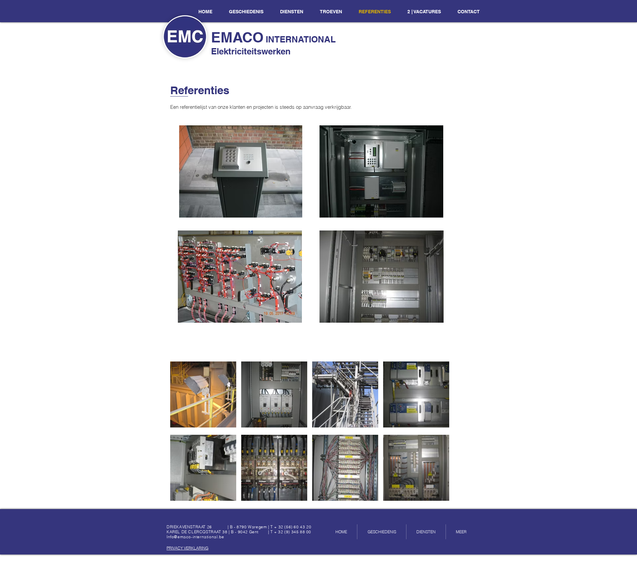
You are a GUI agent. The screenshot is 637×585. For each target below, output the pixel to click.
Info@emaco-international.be (195, 536)
